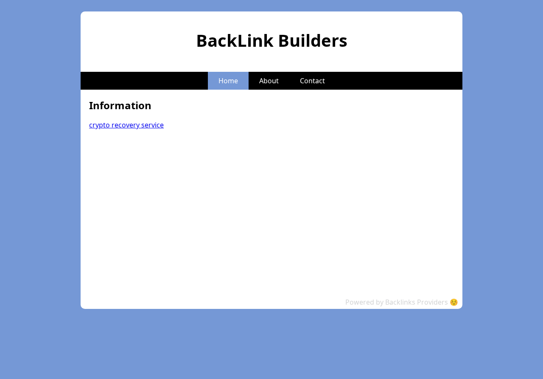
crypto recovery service (126, 125)
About (269, 80)
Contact (312, 80)
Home (228, 80)
